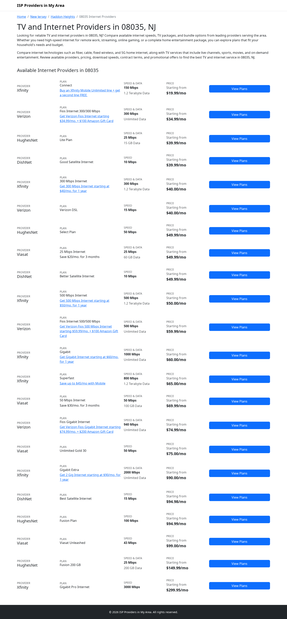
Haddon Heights (63, 16)
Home (21, 16)
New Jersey (38, 16)
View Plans (239, 89)
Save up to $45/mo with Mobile (82, 383)
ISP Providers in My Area (40, 5)
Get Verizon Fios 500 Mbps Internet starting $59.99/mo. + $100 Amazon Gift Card (89, 331)
